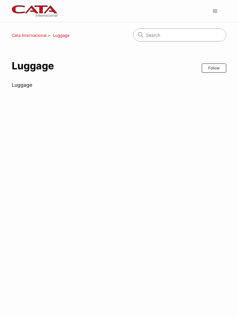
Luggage (61, 35)
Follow (214, 68)
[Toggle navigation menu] (215, 11)
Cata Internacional (29, 35)
